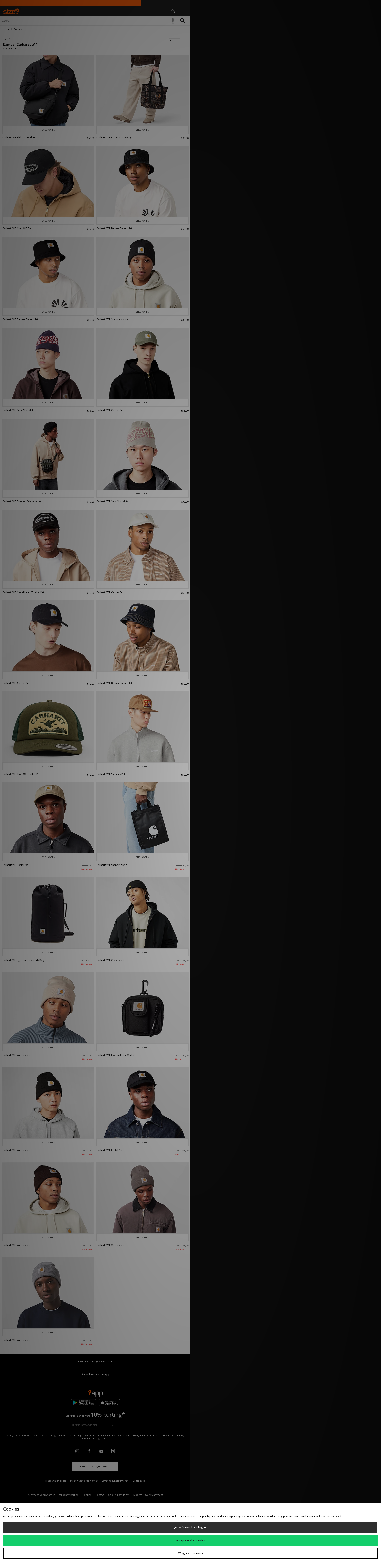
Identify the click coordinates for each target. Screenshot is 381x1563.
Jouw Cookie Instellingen (190, 1527)
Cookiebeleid (333, 1516)
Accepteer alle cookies (190, 1540)
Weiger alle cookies (190, 1553)
